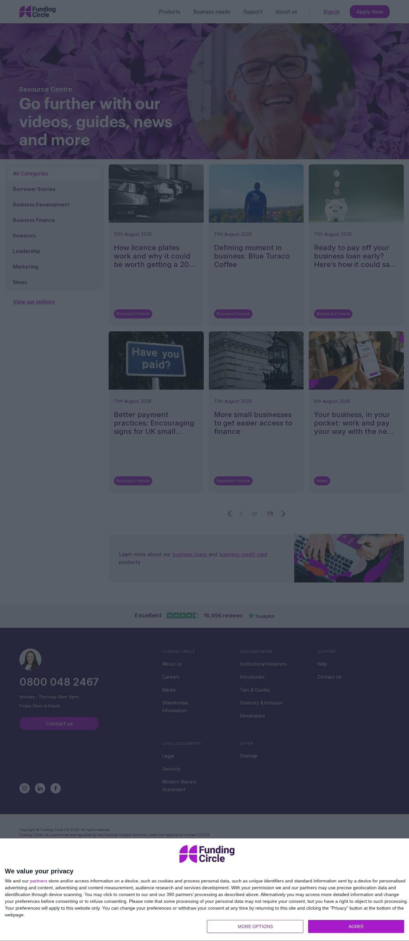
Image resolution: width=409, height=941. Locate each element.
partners (38, 881)
